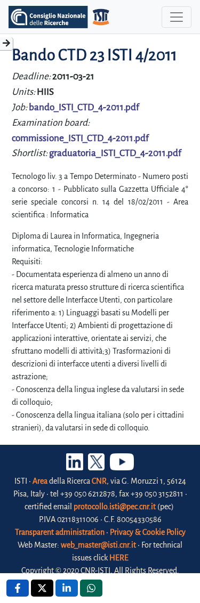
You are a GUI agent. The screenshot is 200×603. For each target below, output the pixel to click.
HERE (119, 557)
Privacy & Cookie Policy (148, 532)
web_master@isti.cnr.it (98, 545)
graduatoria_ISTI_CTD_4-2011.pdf (115, 153)
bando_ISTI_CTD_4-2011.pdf (84, 107)
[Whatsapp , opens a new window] (91, 588)
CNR (99, 481)
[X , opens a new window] (42, 588)
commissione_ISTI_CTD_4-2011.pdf (80, 138)
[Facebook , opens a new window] (17, 588)
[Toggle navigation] (176, 17)
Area (40, 481)
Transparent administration (60, 532)
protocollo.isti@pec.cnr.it (115, 506)
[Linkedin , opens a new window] (66, 588)
